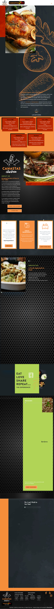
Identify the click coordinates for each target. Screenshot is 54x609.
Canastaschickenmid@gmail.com (19, 141)
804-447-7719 (46, 123)
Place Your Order (19, 592)
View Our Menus (31, 592)
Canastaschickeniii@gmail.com (10, 125)
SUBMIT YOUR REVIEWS (31, 487)
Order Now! (8, 245)
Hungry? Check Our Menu (14, 206)
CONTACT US (30, 594)
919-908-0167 (38, 139)
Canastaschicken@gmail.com (29, 124)
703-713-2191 (20, 139)
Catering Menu (14, 210)
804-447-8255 (29, 123)
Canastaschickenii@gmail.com (45, 125)
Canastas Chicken (19, 594)
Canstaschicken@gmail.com (38, 140)
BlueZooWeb (49, 607)
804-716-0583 (12, 123)
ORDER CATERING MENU (45, 246)
